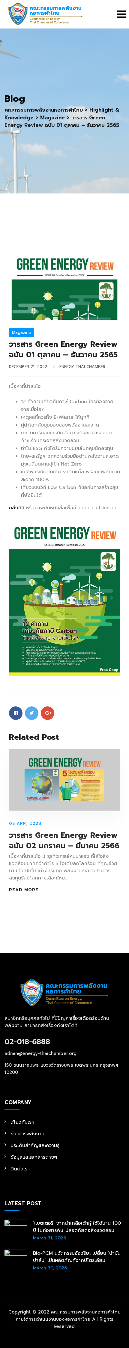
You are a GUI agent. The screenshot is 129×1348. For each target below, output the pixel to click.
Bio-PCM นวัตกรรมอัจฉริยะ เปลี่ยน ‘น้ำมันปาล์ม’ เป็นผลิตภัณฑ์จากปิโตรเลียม (77, 1257)
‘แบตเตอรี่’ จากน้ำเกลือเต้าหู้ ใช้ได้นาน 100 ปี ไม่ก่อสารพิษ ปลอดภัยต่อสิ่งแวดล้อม (77, 1227)
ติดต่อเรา (20, 1169)
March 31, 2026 (49, 1238)
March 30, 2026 (50, 1268)
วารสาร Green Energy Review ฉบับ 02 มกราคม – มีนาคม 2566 (64, 841)
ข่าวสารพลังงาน (27, 1133)
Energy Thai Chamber (82, 367)
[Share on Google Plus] (47, 713)
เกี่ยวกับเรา (22, 1122)
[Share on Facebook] (15, 713)
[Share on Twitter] (31, 713)
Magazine (21, 332)
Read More (23, 890)
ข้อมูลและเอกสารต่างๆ (33, 1157)
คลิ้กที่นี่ (16, 507)
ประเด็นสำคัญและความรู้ (34, 1145)
